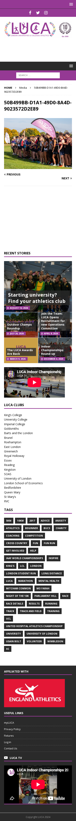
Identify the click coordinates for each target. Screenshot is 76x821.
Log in (7, 742)
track (10, 611)
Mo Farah (42, 588)
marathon (25, 581)
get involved (15, 550)
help (33, 550)
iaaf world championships (24, 558)
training (53, 611)
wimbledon (55, 641)
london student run (21, 573)
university (13, 633)
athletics (12, 528)
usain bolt (13, 641)
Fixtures (9, 735)
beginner (31, 528)
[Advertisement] (40, 47)
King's (10, 566)
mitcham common (18, 588)
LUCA (9, 581)
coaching (12, 535)
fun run (49, 543)
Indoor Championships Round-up (52, 350)
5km (8, 520)
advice (45, 520)
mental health (49, 581)
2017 (32, 520)
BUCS (47, 528)
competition (34, 535)
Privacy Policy (12, 729)
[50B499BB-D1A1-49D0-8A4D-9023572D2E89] (38, 167)
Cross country (16, 543)
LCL (22, 566)
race (65, 596)
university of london (42, 633)
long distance (52, 573)
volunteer (34, 641)
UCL (8, 618)
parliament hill (45, 596)
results (34, 603)
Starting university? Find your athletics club (36, 297)
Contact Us (10, 748)
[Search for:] (38, 75)
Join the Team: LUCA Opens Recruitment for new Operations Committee (53, 321)
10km (20, 520)
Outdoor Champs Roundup (19, 326)
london (36, 566)
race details (14, 603)
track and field (31, 611)
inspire (53, 558)
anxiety (60, 520)
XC (7, 649)
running (51, 603)
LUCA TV (16, 758)
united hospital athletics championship (34, 626)
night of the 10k (17, 596)
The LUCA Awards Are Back (20, 352)
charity (61, 528)
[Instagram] (45, 13)
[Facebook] (30, 13)
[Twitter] (38, 13)
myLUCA (9, 722)
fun (35, 543)
